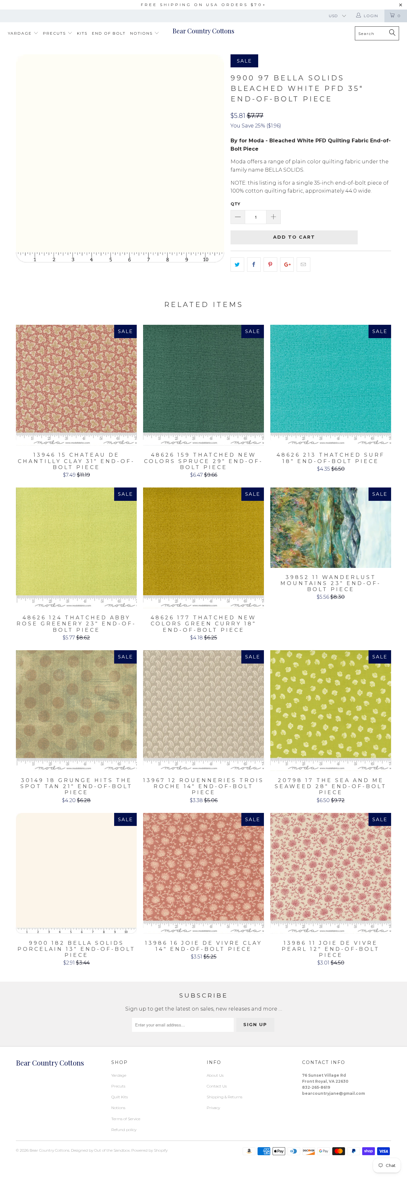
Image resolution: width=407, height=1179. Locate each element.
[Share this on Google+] (287, 264)
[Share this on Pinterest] (270, 264)
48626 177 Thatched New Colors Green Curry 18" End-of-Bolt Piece (203, 547)
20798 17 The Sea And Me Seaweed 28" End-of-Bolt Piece (330, 710)
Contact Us (217, 1086)
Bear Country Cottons (203, 30)
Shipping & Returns (224, 1096)
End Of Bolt (109, 33)
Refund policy (123, 1129)
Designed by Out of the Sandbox (100, 1150)
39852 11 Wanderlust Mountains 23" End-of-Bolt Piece (330, 527)
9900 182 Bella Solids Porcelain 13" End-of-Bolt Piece (76, 873)
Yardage (20, 33)
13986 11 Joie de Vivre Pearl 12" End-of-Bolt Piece (330, 873)
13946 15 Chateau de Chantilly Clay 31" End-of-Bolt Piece (76, 385)
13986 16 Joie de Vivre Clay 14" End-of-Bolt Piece (203, 873)
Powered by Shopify (149, 1150)
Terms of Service (125, 1118)
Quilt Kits (119, 1096)
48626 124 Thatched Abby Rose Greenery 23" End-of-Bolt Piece (76, 547)
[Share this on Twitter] (237, 264)
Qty (235, 203)
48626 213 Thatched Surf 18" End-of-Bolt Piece (330, 385)
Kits (82, 33)
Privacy (213, 1107)
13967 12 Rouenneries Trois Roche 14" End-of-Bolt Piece (203, 710)
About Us (215, 1075)
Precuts (55, 33)
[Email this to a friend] (303, 264)
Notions (142, 33)
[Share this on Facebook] (254, 264)
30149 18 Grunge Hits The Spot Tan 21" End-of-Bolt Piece (76, 710)
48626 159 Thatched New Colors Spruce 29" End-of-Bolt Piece (203, 385)
